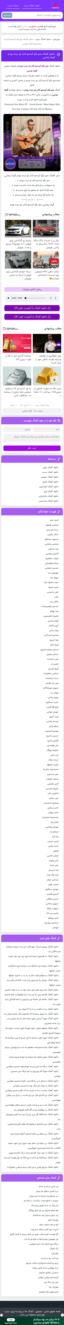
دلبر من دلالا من (51, 1282)
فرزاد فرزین (53, 668)
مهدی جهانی (52, 711)
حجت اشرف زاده (51, 582)
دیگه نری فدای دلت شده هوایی (43, 1243)
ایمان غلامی (52, 855)
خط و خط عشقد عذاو (48, 1224)
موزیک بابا (53, 1287)
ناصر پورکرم (53, 918)
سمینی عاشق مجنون (48, 1272)
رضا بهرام (54, 611)
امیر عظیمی (52, 783)
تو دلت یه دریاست (49, 1258)
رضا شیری (53, 640)
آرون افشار (53, 625)
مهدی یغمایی (52, 826)
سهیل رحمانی (52, 903)
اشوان (55, 850)
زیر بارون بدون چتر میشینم (45, 1215)
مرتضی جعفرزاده (50, 673)
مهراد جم (54, 577)
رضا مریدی (53, 870)
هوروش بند (53, 572)
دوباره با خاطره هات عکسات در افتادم (41, 1200)
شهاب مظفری (52, 558)
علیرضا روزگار (52, 750)
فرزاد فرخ (54, 644)
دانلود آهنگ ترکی (50, 467)
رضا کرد (55, 836)
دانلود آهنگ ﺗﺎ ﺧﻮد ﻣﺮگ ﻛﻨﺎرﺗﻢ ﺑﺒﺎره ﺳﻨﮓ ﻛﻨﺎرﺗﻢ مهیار (33, 1152)
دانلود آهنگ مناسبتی (48, 501)
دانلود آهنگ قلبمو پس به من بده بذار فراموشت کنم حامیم (31, 994)
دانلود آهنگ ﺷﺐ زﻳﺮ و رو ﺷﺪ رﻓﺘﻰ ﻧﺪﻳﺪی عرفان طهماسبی (31, 1104)
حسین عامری (52, 735)
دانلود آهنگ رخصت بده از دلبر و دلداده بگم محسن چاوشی (31, 1090)
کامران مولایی (52, 553)
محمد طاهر (53, 884)
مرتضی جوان (52, 879)
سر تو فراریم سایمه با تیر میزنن (43, 1196)
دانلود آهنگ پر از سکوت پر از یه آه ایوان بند (38, 1009)
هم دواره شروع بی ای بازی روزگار (43, 1210)
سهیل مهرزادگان (50, 687)
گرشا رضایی (27, 411)
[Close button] (62, 1315)
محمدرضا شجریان (50, 817)
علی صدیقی (52, 774)
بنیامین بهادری (51, 922)
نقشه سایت (12, 5)
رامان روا (54, 822)
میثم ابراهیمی (51, 563)
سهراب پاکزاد (52, 908)
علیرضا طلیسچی (50, 616)
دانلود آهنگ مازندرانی (48, 496)
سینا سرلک (53, 759)
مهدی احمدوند (51, 731)
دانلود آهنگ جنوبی (49, 477)
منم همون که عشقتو (48, 1291)
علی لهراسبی (52, 745)
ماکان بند (54, 601)
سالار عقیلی (53, 534)
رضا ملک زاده (52, 874)
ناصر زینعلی (53, 807)
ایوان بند (54, 692)
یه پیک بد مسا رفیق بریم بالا (44, 1205)
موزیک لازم (53, 1220)
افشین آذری (52, 740)
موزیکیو (56, 39)
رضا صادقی (53, 548)
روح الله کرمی (52, 707)
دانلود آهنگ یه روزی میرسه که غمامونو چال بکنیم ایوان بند (31, 1013)
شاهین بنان (53, 793)
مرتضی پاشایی (51, 544)
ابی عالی (54, 755)
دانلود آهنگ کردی (50, 481)
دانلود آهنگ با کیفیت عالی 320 (30, 308)
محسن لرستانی (51, 635)
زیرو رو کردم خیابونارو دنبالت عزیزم (42, 1263)
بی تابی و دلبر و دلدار (48, 1186)
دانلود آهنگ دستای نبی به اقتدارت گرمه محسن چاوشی (32, 1081)
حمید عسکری (52, 702)
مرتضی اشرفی (52, 524)
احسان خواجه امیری (49, 649)
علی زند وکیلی (51, 683)
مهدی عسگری (52, 889)
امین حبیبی (53, 841)
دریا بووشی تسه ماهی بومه (45, 1267)
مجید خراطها (52, 764)
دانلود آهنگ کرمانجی (48, 486)
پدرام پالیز (53, 726)
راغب (56, 596)
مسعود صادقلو (51, 539)
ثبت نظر (32, 448)
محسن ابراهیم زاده (49, 606)
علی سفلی (53, 798)
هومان (55, 927)
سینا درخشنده (51, 678)
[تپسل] (1, 1315)
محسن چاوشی (51, 568)
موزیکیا (54, 1253)
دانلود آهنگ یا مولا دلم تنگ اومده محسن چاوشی (35, 1085)
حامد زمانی (53, 846)
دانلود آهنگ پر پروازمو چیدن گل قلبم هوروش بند (36, 1109)
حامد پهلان (53, 812)
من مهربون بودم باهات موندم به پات (41, 1239)
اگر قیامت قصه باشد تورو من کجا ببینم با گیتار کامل (34, 1234)
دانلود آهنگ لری (51, 491)
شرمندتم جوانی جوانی (48, 1277)
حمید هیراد (53, 587)
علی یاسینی (52, 592)
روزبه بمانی (53, 697)
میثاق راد (54, 831)
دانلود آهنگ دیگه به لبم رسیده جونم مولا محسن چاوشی (32, 1066)
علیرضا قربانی (52, 788)
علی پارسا (54, 865)
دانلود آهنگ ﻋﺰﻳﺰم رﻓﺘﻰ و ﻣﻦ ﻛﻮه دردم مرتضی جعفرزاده (32, 1167)
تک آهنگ (54, 1248)
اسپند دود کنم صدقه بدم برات (44, 1229)
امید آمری (53, 716)
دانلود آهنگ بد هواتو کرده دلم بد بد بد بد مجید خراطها (33, 975)
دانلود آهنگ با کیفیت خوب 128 (30, 316)
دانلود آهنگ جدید (32, 5)
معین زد (54, 663)
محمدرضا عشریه (50, 769)
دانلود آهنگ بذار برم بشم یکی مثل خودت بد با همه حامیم (31, 989)
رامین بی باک (52, 913)
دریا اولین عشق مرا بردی (47, 1191)
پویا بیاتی (53, 630)
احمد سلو (54, 520)
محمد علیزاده (52, 779)
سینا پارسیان (52, 529)
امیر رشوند (53, 860)
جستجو (7, 15)
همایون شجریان (51, 803)
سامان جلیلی (52, 654)
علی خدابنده (52, 659)
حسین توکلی (52, 898)
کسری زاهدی (52, 894)
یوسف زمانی (52, 721)
